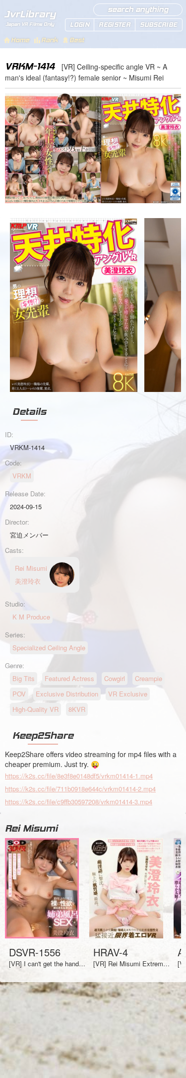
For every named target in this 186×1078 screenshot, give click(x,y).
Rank (49, 40)
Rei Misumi (31, 828)
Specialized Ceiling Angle (48, 647)
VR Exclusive (127, 693)
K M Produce (31, 616)
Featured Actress (69, 678)
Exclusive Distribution (67, 693)
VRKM (21, 475)
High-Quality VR (35, 709)
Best (76, 40)
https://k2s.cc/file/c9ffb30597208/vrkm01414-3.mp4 (78, 801)
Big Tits (23, 678)
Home (20, 40)
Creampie (148, 678)
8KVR (76, 709)
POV (19, 693)
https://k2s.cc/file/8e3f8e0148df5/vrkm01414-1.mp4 (79, 775)
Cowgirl (114, 678)
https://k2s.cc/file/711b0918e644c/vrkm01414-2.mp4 (80, 788)
